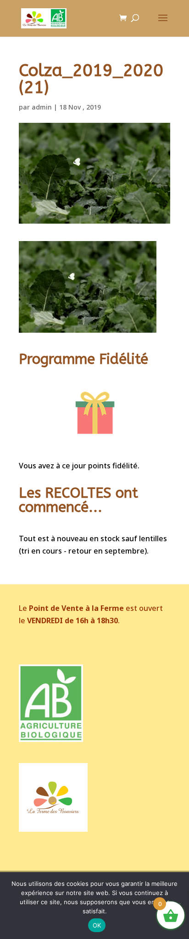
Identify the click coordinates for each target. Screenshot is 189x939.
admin (42, 107)
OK (97, 925)
